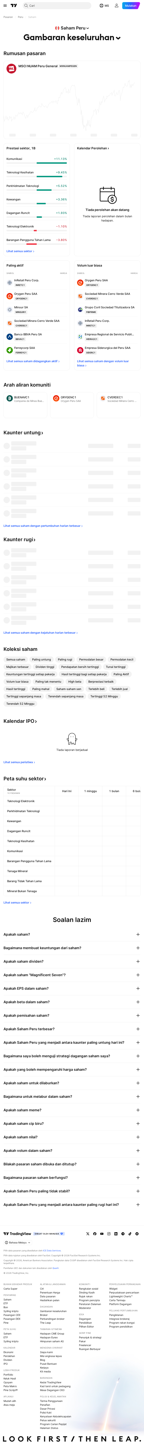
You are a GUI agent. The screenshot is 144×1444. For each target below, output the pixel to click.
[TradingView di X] (87, 1233)
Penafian (45, 1404)
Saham (7, 1299)
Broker (44, 1314)
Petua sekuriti (48, 1420)
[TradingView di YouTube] (101, 1233)
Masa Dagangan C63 (52, 1390)
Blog (42, 1359)
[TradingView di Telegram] (122, 1233)
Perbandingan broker (52, 1318)
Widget (113, 1288)
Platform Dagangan (120, 1304)
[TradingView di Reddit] (137, 1233)
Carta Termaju (117, 1300)
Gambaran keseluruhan (53, 1311)
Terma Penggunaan (51, 1400)
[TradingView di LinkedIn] (115, 1233)
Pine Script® (11, 1390)
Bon (6, 1307)
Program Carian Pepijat (53, 1424)
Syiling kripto (11, 1311)
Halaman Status (49, 1427)
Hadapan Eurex (49, 1337)
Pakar (82, 1341)
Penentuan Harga (50, 1292)
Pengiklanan (116, 1314)
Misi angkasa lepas (51, 1356)
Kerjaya (44, 1367)
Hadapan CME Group (52, 1333)
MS (107, 5)
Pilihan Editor (86, 1326)
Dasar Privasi (47, 1408)
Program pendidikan (121, 1326)
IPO (6, 1363)
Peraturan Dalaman (90, 1304)
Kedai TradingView (50, 1382)
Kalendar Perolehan (92, 148)
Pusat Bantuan (48, 1363)
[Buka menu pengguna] (116, 5)
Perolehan (9, 1356)
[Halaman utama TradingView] (17, 1233)
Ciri (42, 1288)
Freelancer (85, 1345)
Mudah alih (10, 1400)
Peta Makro (10, 1386)
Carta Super (10, 1288)
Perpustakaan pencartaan (124, 1292)
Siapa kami (46, 1352)
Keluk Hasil (10, 1378)
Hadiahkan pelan (49, 1300)
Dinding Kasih (87, 1292)
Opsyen (8, 1382)
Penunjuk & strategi (90, 1337)
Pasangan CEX (12, 1314)
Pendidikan (85, 1322)
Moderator (85, 1307)
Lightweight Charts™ (121, 1296)
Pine (6, 1322)
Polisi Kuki (45, 1412)
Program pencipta (89, 1300)
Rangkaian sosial (88, 1288)
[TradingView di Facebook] (94, 1233)
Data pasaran (47, 1296)
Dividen (8, 1359)
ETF (6, 1303)
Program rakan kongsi (122, 1322)
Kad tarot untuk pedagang (55, 1386)
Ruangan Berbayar (89, 1348)
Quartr (56, 1268)
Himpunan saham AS (52, 1341)
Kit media (45, 1371)
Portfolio (8, 1374)
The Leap (45, 1322)
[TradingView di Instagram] (108, 1233)
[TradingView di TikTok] (129, 1233)
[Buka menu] (5, 5)
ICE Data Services (52, 1250)
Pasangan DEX (12, 1318)
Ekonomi (8, 1352)
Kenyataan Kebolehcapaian (55, 1416)
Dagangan (85, 1318)
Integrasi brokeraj (119, 1318)
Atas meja (9, 1404)
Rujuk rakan (86, 1296)
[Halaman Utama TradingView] (14, 5)
